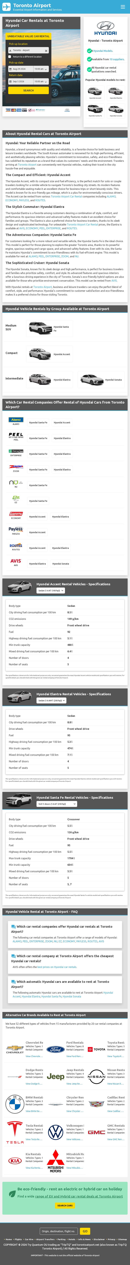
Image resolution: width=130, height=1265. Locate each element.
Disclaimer (99, 1239)
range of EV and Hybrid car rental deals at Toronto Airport (79, 1196)
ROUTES (40, 200)
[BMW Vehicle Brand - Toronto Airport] (14, 1104)
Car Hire (29, 1239)
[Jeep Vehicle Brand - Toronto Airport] (55, 1076)
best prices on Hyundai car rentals (56, 967)
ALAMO (111, 196)
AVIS (22, 228)
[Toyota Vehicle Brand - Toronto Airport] (96, 1049)
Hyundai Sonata (72, 996)
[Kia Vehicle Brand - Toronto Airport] (14, 1161)
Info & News (84, 1239)
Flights (18, 1239)
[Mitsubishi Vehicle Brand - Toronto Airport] (55, 1161)
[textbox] (28, 50)
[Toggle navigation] (123, 6)
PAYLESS (24, 200)
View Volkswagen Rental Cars (81, 1139)
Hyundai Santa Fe (52, 996)
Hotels (71, 1239)
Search (28, 90)
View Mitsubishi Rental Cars (80, 1168)
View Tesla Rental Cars (37, 1139)
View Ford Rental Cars (77, 1056)
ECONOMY (12, 200)
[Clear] (46, 50)
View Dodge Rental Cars (37, 1083)
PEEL (42, 228)
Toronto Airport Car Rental (66, 196)
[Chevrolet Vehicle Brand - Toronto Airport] (14, 1049)
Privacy (111, 1239)
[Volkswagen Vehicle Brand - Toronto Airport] (55, 1132)
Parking (61, 1239)
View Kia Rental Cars (36, 1168)
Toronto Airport (37, 6)
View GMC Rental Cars (118, 1139)
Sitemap (122, 1239)
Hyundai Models (102, 50)
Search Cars (65, 1205)
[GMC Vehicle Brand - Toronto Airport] (96, 1132)
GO (85, 1231)
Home (9, 1239)
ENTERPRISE (53, 228)
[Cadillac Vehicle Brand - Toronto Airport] (96, 1104)
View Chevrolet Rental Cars (39, 1056)
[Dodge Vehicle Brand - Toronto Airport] (14, 1076)
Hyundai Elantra (31, 996)
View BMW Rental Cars (37, 1111)
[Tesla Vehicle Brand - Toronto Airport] (14, 1132)
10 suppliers (117, 59)
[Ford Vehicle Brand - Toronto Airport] (55, 1049)
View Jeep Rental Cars (77, 1083)
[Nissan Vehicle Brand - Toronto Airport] (96, 1077)
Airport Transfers (45, 1239)
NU (76, 256)
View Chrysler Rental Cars (79, 1111)
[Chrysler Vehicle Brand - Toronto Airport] (55, 1104)
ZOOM (65, 256)
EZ (60, 941)
